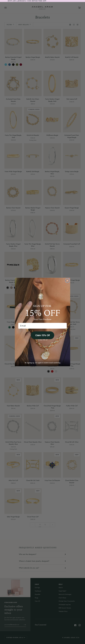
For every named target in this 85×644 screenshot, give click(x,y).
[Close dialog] (67, 281)
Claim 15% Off (42, 335)
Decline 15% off (42, 340)
